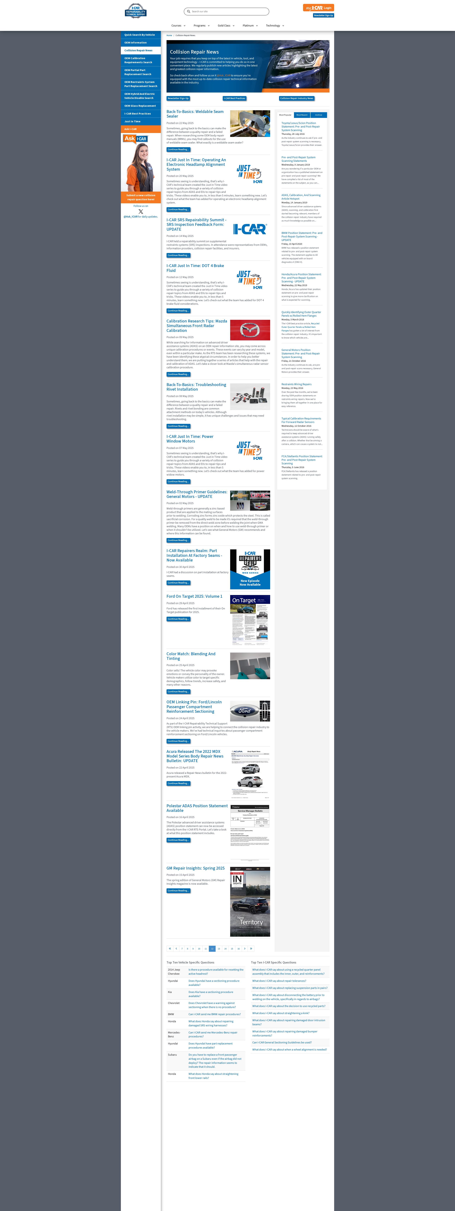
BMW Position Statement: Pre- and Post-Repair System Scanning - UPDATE (302, 236)
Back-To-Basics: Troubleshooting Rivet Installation (196, 387)
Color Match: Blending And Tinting (191, 656)
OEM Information (135, 43)
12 (212, 948)
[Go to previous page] (176, 949)
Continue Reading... (178, 149)
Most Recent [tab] (301, 114)
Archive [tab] (318, 114)
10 (199, 948)
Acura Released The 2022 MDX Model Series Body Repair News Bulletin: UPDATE (195, 756)
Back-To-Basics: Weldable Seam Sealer (195, 113)
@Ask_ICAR (224, 75)
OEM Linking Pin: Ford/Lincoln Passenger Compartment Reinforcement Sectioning (194, 707)
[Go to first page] (170, 949)
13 (219, 948)
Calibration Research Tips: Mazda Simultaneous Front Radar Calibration (197, 326)
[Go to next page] (245, 949)
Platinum (248, 26)
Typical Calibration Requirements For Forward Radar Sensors (301, 420)
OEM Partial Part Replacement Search (137, 72)
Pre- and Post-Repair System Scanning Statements (298, 159)
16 (238, 948)
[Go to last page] (251, 949)
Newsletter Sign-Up (178, 98)
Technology (273, 26)
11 (206, 948)
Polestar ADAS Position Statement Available (197, 808)
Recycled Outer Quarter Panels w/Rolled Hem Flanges (300, 327)
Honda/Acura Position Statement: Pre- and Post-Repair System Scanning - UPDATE (302, 278)
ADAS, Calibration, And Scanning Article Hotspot (301, 196)
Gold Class (224, 26)
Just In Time (132, 121)
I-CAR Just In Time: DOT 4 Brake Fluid (195, 268)
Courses (176, 26)
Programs (199, 26)
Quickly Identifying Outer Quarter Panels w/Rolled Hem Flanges (301, 313)
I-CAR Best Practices (137, 114)
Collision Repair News (138, 50)
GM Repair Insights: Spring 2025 (196, 868)
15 (232, 948)
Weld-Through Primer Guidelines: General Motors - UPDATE (197, 494)
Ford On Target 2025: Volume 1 (194, 596)
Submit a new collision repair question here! (140, 197)
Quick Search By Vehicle (139, 35)
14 (225, 948)
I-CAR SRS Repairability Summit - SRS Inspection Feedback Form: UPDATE (196, 224)
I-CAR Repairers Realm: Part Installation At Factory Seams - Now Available (194, 555)
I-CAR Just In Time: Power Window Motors (190, 438)
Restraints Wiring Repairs (297, 384)
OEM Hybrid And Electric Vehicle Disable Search (139, 96)
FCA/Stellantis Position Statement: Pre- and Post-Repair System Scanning (302, 460)
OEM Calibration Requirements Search (138, 60)
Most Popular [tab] (285, 114)
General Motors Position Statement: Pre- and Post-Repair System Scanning (301, 353)
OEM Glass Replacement (140, 106)
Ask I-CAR (130, 129)
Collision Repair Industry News (296, 98)
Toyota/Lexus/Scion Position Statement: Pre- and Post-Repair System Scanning (301, 126)
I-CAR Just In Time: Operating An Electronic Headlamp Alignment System (196, 164)
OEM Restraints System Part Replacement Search (140, 84)
